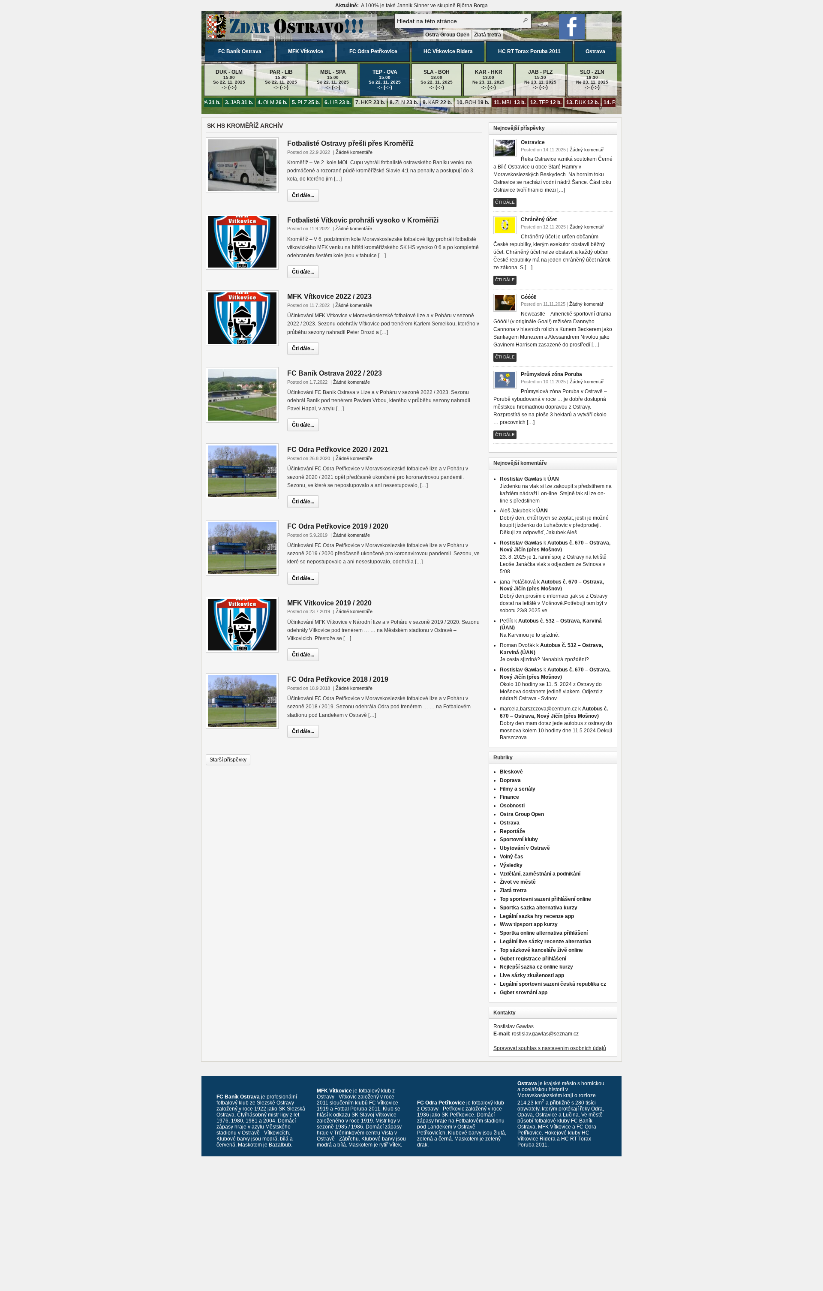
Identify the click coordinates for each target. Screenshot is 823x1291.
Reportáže (512, 831)
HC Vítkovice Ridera (448, 51)
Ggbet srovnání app (523, 993)
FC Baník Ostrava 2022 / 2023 (334, 373)
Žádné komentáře (354, 152)
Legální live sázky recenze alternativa (546, 942)
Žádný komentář (587, 149)
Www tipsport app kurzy (529, 924)
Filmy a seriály (517, 789)
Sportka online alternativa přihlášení (544, 933)
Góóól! (529, 297)
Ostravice (533, 142)
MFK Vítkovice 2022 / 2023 (329, 296)
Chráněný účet (539, 220)
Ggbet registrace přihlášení (533, 959)
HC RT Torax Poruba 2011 (529, 51)
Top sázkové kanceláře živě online (541, 950)
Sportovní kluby (519, 840)
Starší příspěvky (228, 760)
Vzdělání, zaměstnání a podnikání (540, 874)
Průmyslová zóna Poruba (551, 374)
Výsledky (511, 865)
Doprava (510, 780)
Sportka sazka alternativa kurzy (538, 908)
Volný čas (511, 857)
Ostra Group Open (447, 35)
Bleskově (511, 772)
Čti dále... (303, 196)
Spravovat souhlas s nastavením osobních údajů (549, 1048)
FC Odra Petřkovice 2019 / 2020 (337, 526)
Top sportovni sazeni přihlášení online (545, 899)
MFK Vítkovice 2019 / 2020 (329, 603)
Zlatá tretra (487, 35)
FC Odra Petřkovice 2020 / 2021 (337, 449)
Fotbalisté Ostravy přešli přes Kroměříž (350, 143)
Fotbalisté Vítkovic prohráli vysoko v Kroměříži (363, 220)
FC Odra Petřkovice (373, 51)
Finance (509, 797)
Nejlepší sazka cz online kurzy (536, 967)
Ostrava (595, 51)
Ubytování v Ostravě (525, 848)
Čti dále (505, 202)
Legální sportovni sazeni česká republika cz (553, 984)
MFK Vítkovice (305, 51)
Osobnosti (512, 806)
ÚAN (553, 479)
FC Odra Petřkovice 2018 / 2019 (337, 679)
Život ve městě (518, 882)
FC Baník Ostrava (239, 51)
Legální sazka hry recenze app (537, 916)
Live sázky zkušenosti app (532, 975)
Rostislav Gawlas (521, 479)
